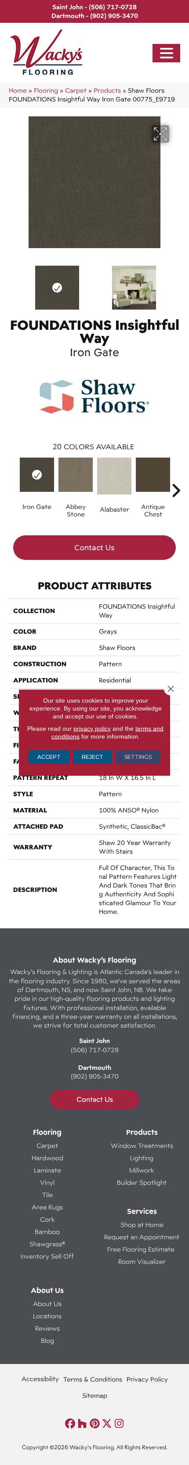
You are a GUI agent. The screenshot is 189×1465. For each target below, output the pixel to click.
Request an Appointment (141, 1237)
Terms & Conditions (92, 1379)
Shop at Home (142, 1224)
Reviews (47, 1328)
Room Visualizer (142, 1261)
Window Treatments (142, 1145)
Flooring (46, 90)
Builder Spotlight (142, 1182)
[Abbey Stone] (75, 474)
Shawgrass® (47, 1244)
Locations (47, 1316)
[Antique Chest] (153, 474)
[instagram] (119, 1423)
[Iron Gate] (37, 474)
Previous (13, 283)
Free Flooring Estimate (141, 1249)
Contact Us (94, 548)
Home (18, 90)
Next (175, 283)
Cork (47, 1219)
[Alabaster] (114, 476)
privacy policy (92, 728)
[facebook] (70, 1423)
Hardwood (47, 1158)
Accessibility (40, 1378)
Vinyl (47, 1182)
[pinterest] (94, 1423)
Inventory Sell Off (47, 1256)
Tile (47, 1194)
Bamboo (47, 1231)
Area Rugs (47, 1207)
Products (107, 90)
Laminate (47, 1170)
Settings (138, 757)
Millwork (141, 1170)
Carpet (76, 90)
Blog (47, 1340)
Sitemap (94, 1395)
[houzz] (82, 1423)
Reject (92, 757)
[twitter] (107, 1423)
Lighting (141, 1158)
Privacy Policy (147, 1379)
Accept (49, 757)
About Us (47, 1303)
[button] (166, 53)
